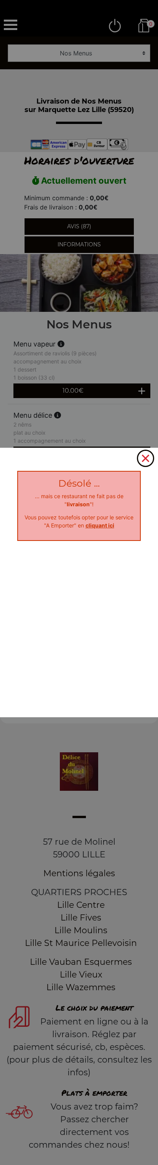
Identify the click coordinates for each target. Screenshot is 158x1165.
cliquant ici (100, 525)
